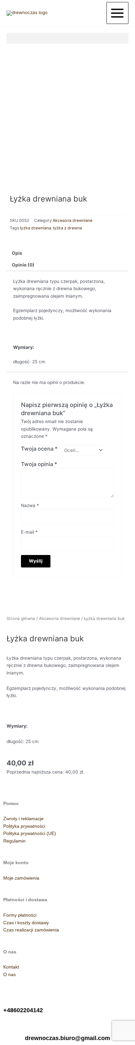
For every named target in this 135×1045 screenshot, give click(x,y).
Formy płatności (19, 915)
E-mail (29, 532)
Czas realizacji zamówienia (31, 930)
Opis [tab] (17, 253)
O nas (9, 974)
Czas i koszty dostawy (26, 922)
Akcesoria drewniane (72, 220)
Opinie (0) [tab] (23, 264)
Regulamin (14, 841)
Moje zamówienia (21, 878)
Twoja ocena (39, 448)
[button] (67, 38)
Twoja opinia (39, 464)
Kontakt (11, 967)
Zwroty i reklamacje (23, 818)
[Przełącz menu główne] (117, 13)
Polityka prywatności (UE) (29, 833)
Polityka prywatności (24, 826)
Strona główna (21, 618)
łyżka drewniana (35, 227)
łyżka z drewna (67, 227)
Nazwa (30, 505)
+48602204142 (23, 1010)
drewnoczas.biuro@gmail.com (67, 1037)
